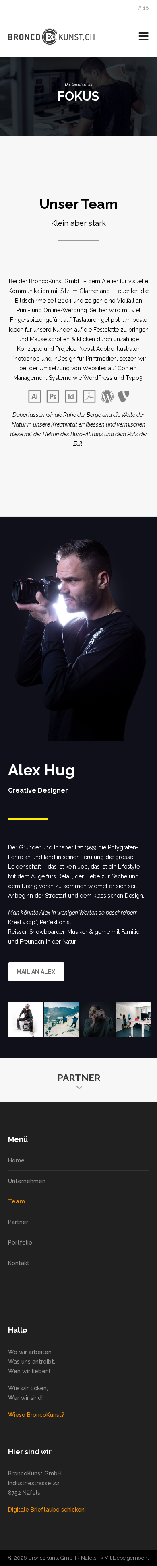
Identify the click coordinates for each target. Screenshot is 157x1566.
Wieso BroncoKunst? (36, 1414)
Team (16, 1201)
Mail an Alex (36, 971)
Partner (18, 1222)
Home (16, 1160)
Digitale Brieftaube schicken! (47, 1509)
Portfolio (20, 1242)
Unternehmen (26, 1181)
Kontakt (18, 1263)
